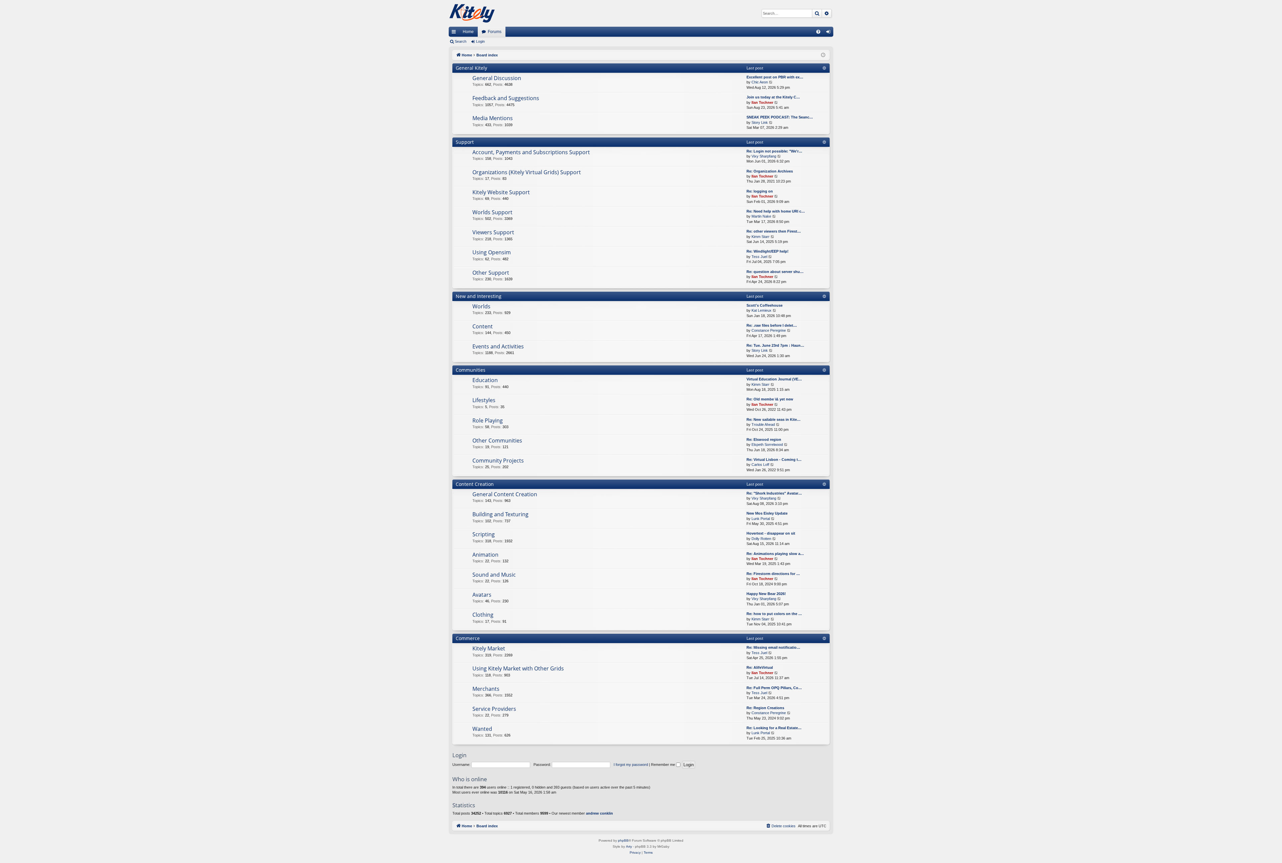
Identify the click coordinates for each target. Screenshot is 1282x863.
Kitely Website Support (501, 192)
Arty (629, 846)
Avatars (481, 594)
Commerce (468, 638)
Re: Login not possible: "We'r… (774, 151)
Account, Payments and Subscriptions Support (531, 152)
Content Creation (475, 484)
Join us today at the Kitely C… (773, 97)
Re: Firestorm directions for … (773, 574)
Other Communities (497, 440)
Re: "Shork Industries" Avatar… (774, 493)
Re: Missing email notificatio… (773, 647)
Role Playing (487, 420)
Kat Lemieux (762, 310)
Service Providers (494, 708)
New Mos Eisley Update (767, 513)
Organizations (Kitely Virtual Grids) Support (526, 172)
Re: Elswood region (763, 440)
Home (468, 31)
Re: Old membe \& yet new (769, 399)
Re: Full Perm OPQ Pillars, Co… (774, 688)
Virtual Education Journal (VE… (774, 379)
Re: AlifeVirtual (759, 667)
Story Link (760, 122)
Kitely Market (488, 648)
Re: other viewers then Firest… (773, 231)
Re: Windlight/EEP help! (767, 251)
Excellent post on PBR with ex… (774, 77)
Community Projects (498, 460)
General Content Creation (504, 494)
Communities (470, 370)
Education (485, 380)
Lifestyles (483, 400)
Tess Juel (759, 257)
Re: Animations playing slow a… (775, 554)
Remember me (663, 765)
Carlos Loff (760, 465)
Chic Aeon (760, 82)
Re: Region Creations (765, 708)
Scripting (483, 534)
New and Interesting (478, 296)
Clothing (482, 614)
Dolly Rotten (761, 539)
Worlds (481, 306)
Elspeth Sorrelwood (767, 445)
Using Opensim (491, 252)
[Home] (472, 13)
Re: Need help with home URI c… (775, 211)
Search (460, 41)
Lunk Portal (761, 519)
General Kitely (471, 68)
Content (482, 326)
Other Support (490, 272)
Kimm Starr (761, 237)
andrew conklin (599, 813)
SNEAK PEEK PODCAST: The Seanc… (779, 117)
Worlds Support (492, 212)
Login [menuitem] (829, 33)
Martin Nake (761, 216)
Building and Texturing (500, 514)
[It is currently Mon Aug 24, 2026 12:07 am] (823, 55)
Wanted (482, 729)
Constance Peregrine (769, 330)
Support (465, 142)
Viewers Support (493, 232)
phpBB (623, 840)
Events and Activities (498, 346)
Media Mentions (492, 118)
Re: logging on (759, 191)
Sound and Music (494, 574)
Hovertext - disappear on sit (770, 533)
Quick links (455, 33)
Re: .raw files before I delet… (771, 325)
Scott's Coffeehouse (764, 305)
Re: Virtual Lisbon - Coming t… (774, 460)
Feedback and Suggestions (505, 98)
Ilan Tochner (762, 102)
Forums (494, 31)
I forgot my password (631, 765)
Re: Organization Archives (769, 171)
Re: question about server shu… (775, 272)
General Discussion (496, 78)
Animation (485, 554)
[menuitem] (818, 32)
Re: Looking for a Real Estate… (774, 728)
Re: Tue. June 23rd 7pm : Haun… (775, 345)
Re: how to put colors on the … (774, 614)
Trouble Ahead (763, 424)
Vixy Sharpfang (764, 156)
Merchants (485, 688)
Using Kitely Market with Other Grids (518, 668)
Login (480, 41)
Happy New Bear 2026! (766, 594)
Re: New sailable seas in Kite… (773, 419)
